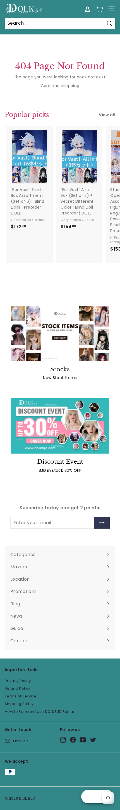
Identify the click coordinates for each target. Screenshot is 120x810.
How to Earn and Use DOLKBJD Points (39, 711)
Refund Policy (17, 688)
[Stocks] (60, 333)
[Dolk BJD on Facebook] (73, 740)
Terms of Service (21, 696)
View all (107, 115)
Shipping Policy (19, 703)
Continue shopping (60, 85)
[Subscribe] (102, 523)
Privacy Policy (18, 680)
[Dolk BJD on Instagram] (63, 740)
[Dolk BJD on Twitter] (93, 740)
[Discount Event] (60, 426)
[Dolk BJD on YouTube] (83, 740)
